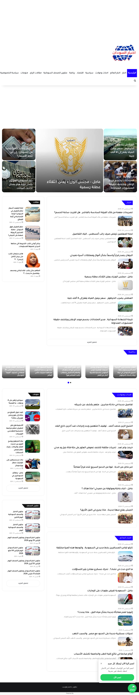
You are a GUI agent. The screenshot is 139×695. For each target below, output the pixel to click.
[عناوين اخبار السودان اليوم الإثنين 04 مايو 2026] (32, 551)
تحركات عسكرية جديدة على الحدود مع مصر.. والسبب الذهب (102, 634)
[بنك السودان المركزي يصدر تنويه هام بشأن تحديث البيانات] (18, 176)
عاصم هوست (67, 687)
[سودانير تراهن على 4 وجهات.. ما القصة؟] (32, 404)
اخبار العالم (115, 73)
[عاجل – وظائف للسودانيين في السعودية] (32, 477)
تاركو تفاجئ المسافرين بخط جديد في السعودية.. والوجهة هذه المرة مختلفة (94, 548)
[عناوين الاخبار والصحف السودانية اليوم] (32, 527)
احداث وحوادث (101, 73)
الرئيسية (132, 73)
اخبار (124, 73)
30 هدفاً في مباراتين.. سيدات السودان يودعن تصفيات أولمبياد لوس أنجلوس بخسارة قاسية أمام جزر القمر (99, 370)
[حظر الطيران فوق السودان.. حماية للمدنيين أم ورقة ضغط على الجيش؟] (32, 233)
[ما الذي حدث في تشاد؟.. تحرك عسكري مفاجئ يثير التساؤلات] (125, 578)
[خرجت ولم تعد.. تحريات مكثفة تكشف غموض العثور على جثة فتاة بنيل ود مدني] (125, 455)
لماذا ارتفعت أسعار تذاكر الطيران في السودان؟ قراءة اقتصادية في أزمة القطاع (16, 214)
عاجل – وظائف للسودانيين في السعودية (17, 476)
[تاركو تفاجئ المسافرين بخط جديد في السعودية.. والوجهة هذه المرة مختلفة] (125, 556)
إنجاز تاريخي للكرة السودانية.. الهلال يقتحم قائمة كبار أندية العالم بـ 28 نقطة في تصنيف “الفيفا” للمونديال (14, 370)
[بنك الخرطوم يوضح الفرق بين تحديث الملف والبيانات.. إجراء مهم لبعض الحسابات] (32, 446)
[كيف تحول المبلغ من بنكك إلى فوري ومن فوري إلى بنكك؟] (32, 416)
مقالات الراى (36, 73)
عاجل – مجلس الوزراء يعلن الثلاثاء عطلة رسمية (109, 277)
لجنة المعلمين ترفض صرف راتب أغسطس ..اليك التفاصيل (102, 234)
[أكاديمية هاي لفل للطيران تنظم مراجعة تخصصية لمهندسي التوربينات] (32, 429)
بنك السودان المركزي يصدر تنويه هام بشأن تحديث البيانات (21, 184)
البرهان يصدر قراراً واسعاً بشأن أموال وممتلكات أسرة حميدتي (101, 255)
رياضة (72, 73)
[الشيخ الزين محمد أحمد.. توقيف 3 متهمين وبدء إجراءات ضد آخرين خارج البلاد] (125, 434)
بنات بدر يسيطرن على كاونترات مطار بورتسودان (15, 463)
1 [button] (70, 382)
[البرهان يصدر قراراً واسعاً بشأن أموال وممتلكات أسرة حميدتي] (125, 264)
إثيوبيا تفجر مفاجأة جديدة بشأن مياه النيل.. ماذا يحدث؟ (105, 612)
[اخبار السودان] (123, 53)
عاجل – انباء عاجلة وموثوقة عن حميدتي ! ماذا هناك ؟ (107, 489)
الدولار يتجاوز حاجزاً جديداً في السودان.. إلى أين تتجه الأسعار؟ (19, 152)
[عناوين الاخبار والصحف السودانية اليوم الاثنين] (32, 514)
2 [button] (68, 382)
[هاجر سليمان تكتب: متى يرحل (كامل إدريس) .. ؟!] (32, 260)
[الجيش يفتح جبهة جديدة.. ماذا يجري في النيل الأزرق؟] (125, 518)
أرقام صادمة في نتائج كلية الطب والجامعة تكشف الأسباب (103, 654)
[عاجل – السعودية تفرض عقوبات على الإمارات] (125, 599)
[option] (69, 160)
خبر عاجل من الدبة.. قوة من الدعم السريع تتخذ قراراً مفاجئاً (103, 467)
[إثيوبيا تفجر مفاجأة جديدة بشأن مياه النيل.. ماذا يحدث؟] (125, 621)
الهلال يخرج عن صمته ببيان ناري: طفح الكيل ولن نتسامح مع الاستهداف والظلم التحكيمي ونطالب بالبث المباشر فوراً (69, 370)
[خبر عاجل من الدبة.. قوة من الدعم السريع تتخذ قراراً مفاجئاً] (125, 475)
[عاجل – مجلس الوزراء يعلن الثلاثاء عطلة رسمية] (69, 160)
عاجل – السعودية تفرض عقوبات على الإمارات (110, 591)
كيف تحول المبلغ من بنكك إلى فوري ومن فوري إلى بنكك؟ (15, 415)
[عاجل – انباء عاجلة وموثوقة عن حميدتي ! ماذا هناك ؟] (125, 497)
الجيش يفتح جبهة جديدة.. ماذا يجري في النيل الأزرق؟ (106, 510)
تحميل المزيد (92, 342)
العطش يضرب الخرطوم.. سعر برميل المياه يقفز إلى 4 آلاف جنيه (100, 298)
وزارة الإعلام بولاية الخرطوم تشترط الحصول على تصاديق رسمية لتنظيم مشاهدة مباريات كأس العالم (42, 370)
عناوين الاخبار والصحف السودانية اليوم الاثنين (15, 514)
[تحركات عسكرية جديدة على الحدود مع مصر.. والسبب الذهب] (125, 641)
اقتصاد (80, 73)
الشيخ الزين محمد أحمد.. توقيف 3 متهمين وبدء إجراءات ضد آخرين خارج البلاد (94, 426)
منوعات (24, 73)
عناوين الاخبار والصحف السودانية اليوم (15, 527)
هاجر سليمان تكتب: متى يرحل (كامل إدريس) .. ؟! (15, 257)
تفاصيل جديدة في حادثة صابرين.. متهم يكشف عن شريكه (104, 405)
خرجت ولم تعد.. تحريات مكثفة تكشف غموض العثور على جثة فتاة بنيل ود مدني (93, 447)
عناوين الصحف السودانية (55, 73)
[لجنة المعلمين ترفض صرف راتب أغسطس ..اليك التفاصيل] (125, 242)
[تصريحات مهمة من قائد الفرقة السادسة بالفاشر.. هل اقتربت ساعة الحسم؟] (125, 221)
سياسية (89, 73)
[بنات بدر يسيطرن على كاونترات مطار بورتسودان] (32, 464)
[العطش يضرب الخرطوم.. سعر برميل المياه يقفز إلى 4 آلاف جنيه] (125, 306)
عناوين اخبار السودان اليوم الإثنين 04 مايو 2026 (15, 551)
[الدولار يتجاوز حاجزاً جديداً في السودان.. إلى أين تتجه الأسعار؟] (18, 144)
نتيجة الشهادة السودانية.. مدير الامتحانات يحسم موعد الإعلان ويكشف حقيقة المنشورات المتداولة (121, 181)
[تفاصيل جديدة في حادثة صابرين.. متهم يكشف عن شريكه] (125, 413)
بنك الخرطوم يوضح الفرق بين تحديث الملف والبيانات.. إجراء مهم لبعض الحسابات (15, 447)
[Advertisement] (69, 19)
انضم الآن (117, 677)
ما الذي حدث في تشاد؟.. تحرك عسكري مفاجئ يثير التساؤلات (102, 569)
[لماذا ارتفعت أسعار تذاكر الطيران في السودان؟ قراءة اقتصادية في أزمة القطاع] (32, 214)
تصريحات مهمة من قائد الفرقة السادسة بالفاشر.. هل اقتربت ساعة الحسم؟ (93, 212)
